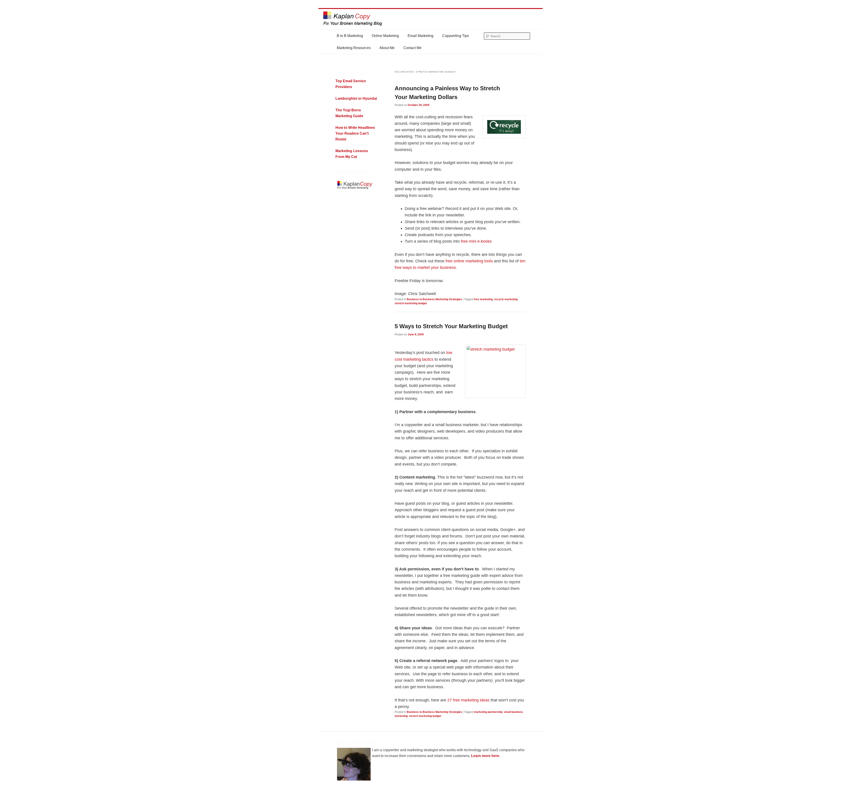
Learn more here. (485, 756)
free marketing (483, 299)
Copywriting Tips (455, 36)
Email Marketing (420, 36)
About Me (387, 48)
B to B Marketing (350, 36)
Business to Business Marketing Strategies (434, 299)
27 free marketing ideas (468, 700)
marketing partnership (488, 712)
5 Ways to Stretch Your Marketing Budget (451, 326)
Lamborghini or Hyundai (356, 98)
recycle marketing (505, 299)
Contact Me (412, 48)
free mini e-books (476, 241)
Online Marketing (385, 36)
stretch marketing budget (411, 303)
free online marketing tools (470, 261)
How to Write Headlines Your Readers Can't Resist (355, 133)
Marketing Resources (354, 48)
